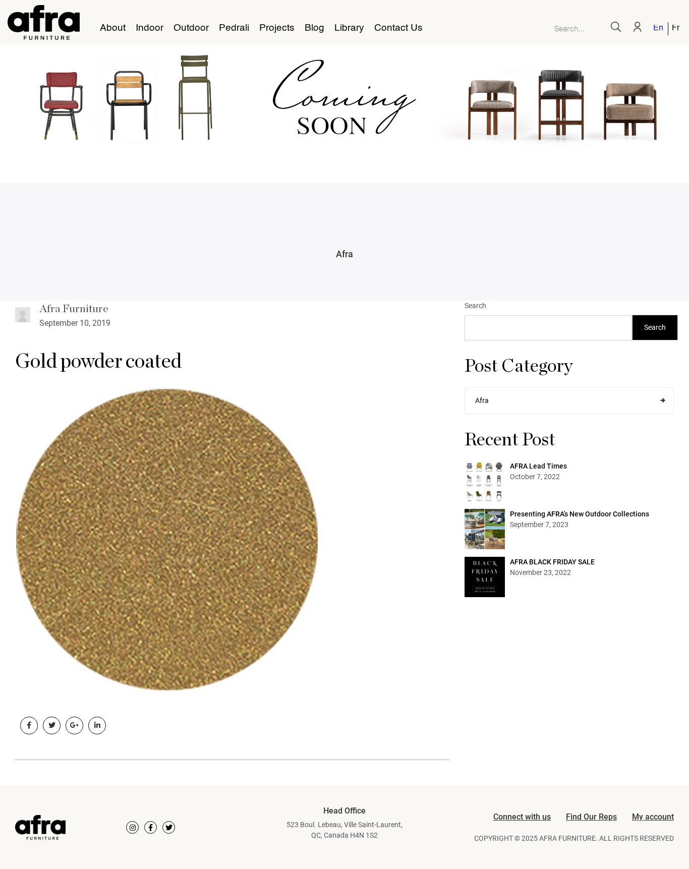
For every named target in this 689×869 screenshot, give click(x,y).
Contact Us (398, 28)
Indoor (149, 28)
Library (349, 28)
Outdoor (191, 28)
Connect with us (522, 817)
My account (653, 817)
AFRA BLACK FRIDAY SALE (552, 562)
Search (475, 306)
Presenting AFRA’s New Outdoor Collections (579, 514)
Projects (277, 28)
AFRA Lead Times (538, 466)
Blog (314, 28)
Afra (344, 254)
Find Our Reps (591, 817)
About (113, 28)
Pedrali (234, 28)
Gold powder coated (98, 362)
